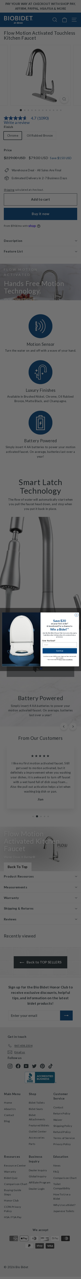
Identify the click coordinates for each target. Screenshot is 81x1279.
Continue (59, 651)
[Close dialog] (76, 615)
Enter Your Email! (49, 641)
